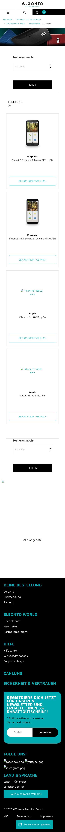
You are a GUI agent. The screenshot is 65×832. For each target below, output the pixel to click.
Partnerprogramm (15, 631)
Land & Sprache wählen (26, 794)
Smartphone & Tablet (15, 23)
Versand (9, 591)
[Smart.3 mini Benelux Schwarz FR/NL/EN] (32, 214)
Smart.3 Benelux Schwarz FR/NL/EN (32, 160)
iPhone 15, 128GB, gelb (32, 395)
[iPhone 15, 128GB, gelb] (32, 371)
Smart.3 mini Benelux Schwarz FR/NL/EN (32, 238)
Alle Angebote (32, 540)
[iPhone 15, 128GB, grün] (32, 292)
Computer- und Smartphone (28, 19)
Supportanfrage (14, 661)
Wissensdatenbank (16, 655)
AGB (6, 816)
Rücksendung (12, 596)
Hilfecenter (11, 650)
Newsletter (11, 626)
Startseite (7, 19)
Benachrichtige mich (33, 181)
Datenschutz (24, 816)
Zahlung (9, 602)
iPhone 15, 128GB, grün (32, 317)
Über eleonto (12, 621)
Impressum (46, 816)
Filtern (32, 84)
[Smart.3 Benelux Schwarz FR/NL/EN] (32, 135)
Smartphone (34, 23)
